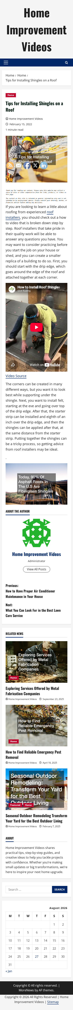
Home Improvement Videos (36, 29)
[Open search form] (66, 62)
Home (10, 95)
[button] (6, 62)
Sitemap (53, 1002)
